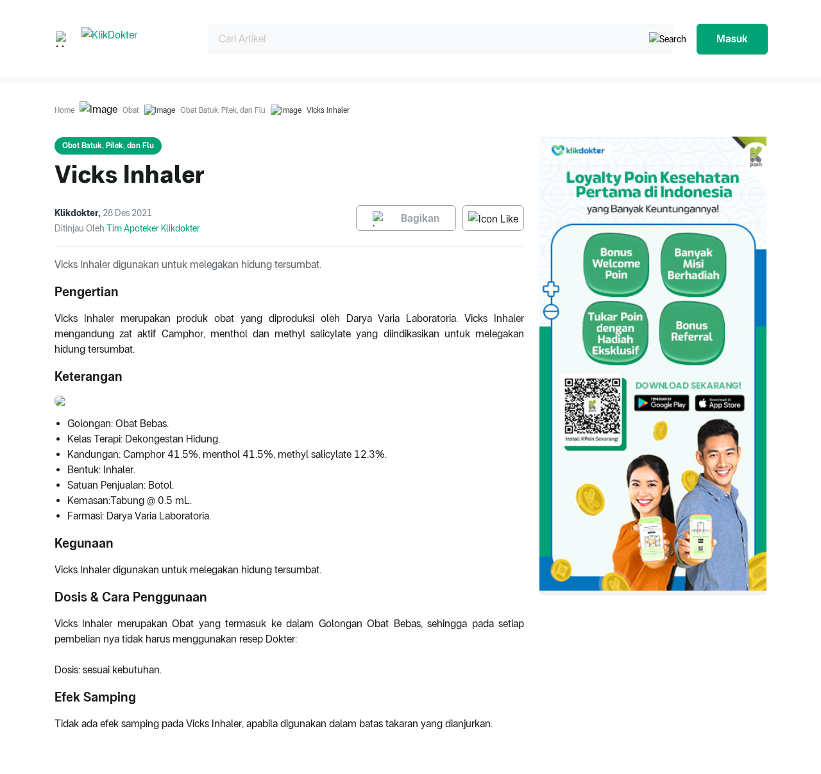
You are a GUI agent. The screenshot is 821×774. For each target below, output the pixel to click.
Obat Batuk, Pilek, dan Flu (223, 110)
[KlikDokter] (134, 39)
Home (64, 110)
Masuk (732, 39)
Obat (131, 110)
